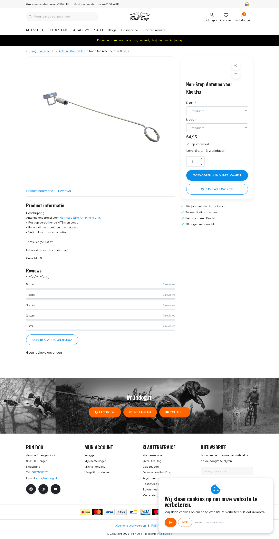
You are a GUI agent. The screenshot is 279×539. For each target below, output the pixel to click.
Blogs (112, 30)
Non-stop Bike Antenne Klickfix (80, 217)
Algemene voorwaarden (130, 525)
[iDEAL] (85, 512)
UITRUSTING (58, 30)
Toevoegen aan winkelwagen (217, 175)
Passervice (129, 30)
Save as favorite (219, 189)
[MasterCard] (97, 512)
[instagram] (43, 489)
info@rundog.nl (46, 478)
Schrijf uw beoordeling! (52, 340)
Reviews (64, 191)
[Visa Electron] (145, 512)
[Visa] (109, 512)
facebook (107, 412)
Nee (185, 522)
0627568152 (39, 472)
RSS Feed (157, 525)
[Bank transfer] (121, 512)
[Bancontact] (133, 512)
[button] (235, 65)
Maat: (191, 119)
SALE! (98, 30)
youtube (177, 412)
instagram (142, 412)
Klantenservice (154, 30)
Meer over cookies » (209, 522)
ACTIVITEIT (35, 30)
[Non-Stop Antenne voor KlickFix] (100, 118)
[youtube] (55, 489)
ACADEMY (81, 30)
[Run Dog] (139, 16)
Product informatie (39, 191)
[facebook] (31, 489)
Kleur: (190, 102)
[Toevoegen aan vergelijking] (235, 74)
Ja (170, 522)
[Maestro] (157, 512)
